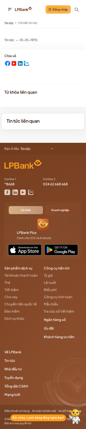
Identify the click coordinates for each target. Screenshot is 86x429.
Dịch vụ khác (14, 318)
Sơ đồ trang (65, 410)
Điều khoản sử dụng (17, 410)
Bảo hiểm (11, 311)
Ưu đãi (49, 328)
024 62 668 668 (55, 184)
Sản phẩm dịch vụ (18, 268)
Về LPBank (13, 352)
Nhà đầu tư (13, 369)
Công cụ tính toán (58, 297)
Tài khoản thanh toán (21, 275)
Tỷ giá (48, 275)
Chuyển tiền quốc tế (20, 304)
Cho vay (10, 297)
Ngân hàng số (55, 320)
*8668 (9, 184)
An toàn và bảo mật (44, 410)
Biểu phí (50, 290)
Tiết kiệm (11, 290)
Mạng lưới (12, 394)
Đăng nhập (60, 9)
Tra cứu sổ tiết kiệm (59, 311)
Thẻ (7, 282)
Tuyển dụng (13, 377)
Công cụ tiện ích (57, 268)
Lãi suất (50, 282)
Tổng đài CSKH (16, 386)
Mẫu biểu (51, 304)
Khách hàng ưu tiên (59, 337)
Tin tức (9, 23)
